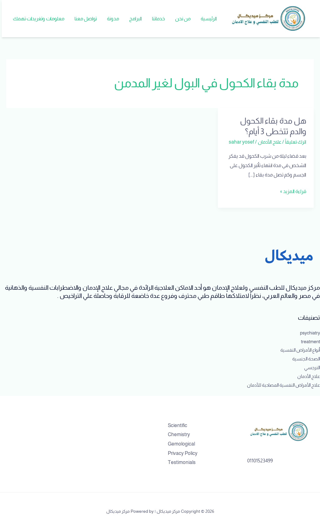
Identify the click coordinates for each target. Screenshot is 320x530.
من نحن (183, 18)
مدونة (113, 18)
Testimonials (182, 462)
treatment (310, 341)
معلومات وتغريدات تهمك (38, 18)
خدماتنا (158, 18)
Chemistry (179, 434)
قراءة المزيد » (293, 190)
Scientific (177, 425)
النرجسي (312, 367)
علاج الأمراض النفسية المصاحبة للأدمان (283, 385)
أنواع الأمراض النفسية (300, 350)
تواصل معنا (85, 18)
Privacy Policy (183, 453)
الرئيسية (209, 18)
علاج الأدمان (270, 142)
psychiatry (310, 332)
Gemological (181, 443)
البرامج (135, 18)
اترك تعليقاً (295, 142)
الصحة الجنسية (306, 358)
